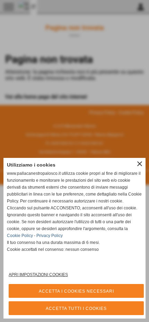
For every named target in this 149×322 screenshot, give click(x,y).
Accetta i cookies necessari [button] (76, 291)
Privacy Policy (49, 235)
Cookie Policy (20, 235)
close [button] (139, 164)
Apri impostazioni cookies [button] (38, 274)
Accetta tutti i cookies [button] (76, 308)
